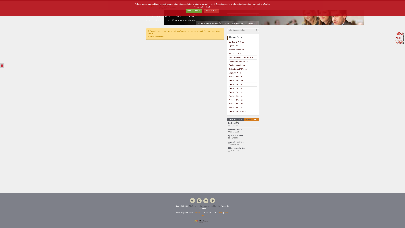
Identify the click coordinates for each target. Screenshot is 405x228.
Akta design (198, 213)
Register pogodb (237, 65)
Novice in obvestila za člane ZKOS (216, 23)
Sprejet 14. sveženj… (236, 136)
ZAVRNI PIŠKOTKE (211, 11)
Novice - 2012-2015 (238, 111)
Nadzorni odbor (236, 50)
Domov (200, 23)
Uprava (233, 46)
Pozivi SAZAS (233, 123)
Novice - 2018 (236, 100)
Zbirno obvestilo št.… (236, 148)
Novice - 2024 (235, 77)
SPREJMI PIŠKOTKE (194, 11)
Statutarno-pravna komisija (241, 57)
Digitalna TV (235, 73)
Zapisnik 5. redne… (236, 142)
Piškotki (220, 213)
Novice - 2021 (235, 88)
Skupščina (235, 53)
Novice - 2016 (235, 108)
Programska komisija (238, 61)
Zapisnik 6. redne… (236, 129)
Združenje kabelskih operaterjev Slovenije (204, 206)
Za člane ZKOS (236, 42)
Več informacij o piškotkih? (202, 7)
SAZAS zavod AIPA (238, 69)
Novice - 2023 (236, 80)
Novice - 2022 (235, 84)
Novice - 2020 (235, 92)
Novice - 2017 (236, 104)
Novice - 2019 (235, 96)
